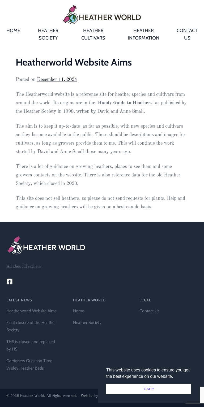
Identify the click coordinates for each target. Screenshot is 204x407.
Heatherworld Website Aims (31, 310)
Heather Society (87, 322)
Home (78, 310)
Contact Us (149, 310)
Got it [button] (149, 389)
